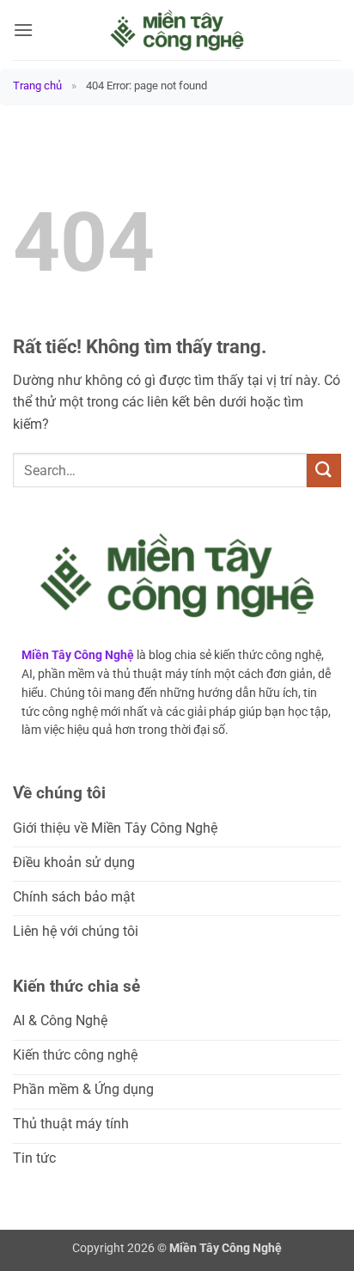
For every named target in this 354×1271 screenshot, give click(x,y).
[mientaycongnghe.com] (177, 30)
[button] (23, 30)
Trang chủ (37, 85)
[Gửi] (324, 470)
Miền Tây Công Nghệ (77, 655)
